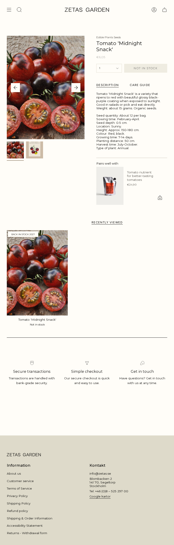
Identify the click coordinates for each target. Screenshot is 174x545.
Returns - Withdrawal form (27, 533)
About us (14, 473)
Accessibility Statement (25, 525)
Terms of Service (19, 488)
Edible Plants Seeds (108, 37)
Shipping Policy (18, 503)
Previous (15, 87)
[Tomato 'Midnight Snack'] (37, 273)
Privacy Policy (17, 496)
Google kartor (100, 496)
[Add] (160, 197)
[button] (19, 10)
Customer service (20, 481)
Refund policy (17, 511)
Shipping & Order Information (29, 518)
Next (75, 87)
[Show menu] (9, 10)
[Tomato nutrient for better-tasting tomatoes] (109, 186)
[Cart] (164, 10)
